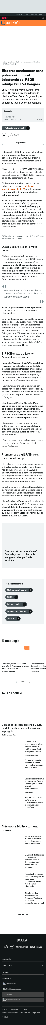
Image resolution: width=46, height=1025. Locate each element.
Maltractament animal (14, 128)
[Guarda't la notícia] (10, 135)
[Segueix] (28, 128)
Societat (10, 618)
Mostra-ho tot (23, 914)
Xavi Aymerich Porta (31, 755)
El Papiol (26, 14)
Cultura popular (14, 604)
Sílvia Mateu (35, 671)
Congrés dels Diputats (16, 611)
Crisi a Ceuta (34, 14)
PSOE (9, 597)
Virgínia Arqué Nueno (8, 671)
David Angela (29, 792)
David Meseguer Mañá (9, 735)
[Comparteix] (16, 135)
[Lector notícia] (4, 135)
